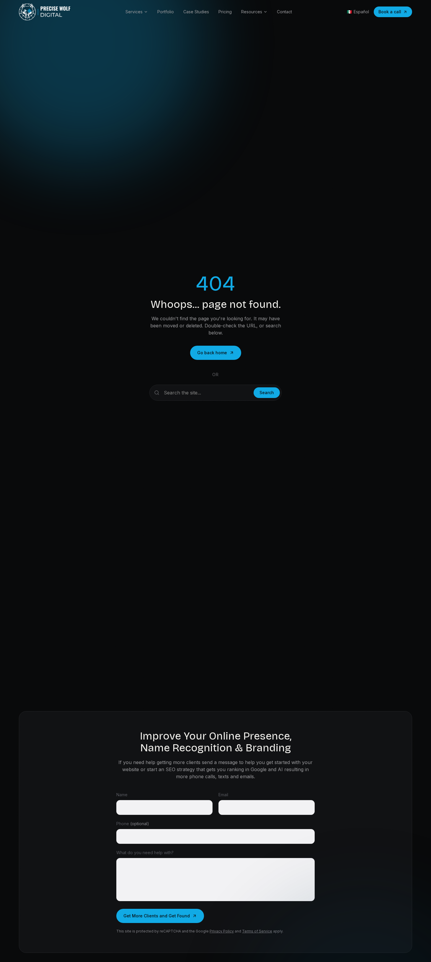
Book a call (389, 11)
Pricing (225, 11)
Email (223, 794)
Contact (284, 11)
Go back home (212, 352)
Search (266, 392)
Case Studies (196, 11)
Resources (251, 11)
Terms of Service (257, 931)
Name (122, 794)
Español (358, 11)
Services (134, 11)
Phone (132, 823)
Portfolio (165, 11)
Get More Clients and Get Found (156, 915)
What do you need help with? (145, 852)
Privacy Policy (222, 931)
